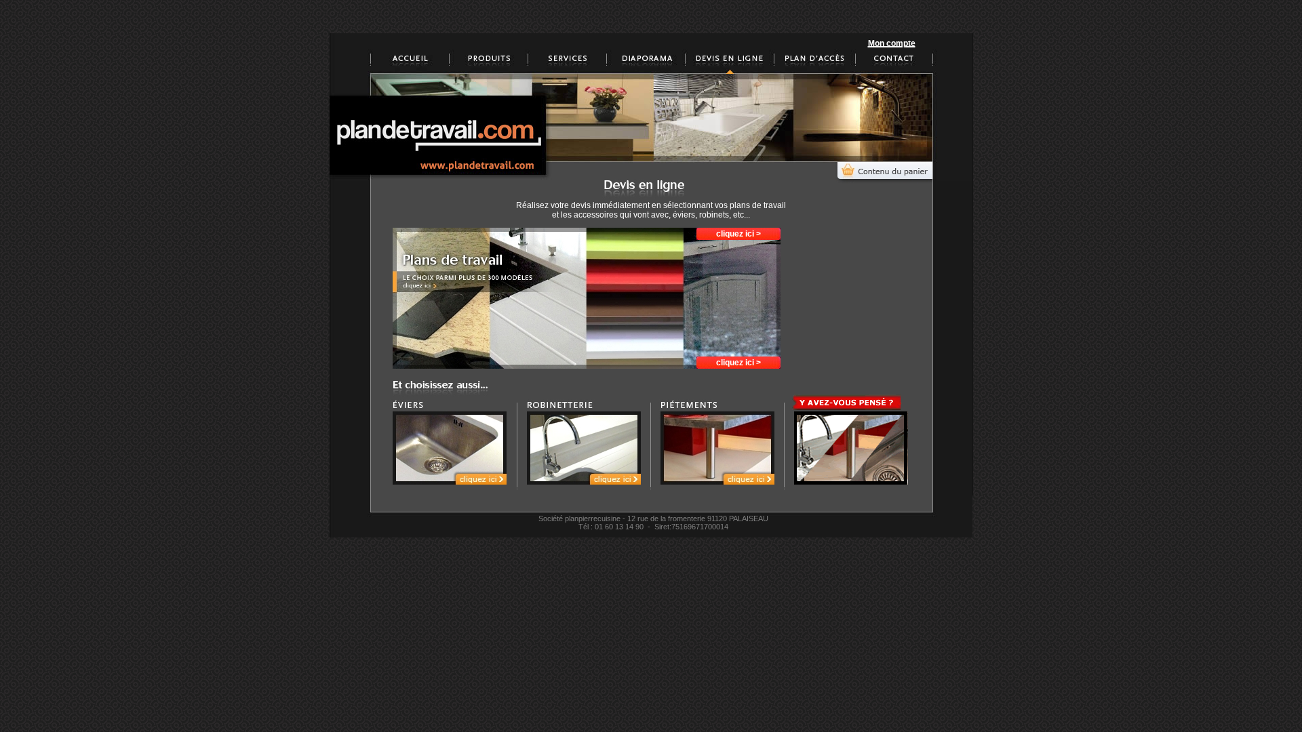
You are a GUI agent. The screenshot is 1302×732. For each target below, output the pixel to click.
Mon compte (891, 43)
